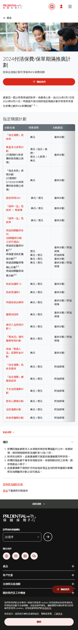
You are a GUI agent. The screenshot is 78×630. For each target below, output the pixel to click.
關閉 (39, 621)
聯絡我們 (41, 81)
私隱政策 (46, 608)
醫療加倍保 (12, 314)
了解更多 (58, 613)
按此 (5, 490)
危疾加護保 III (13, 284)
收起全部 (7, 432)
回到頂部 (36, 503)
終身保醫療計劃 (15, 417)
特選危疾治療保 (15, 302)
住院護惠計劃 (13, 409)
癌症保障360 (13, 198)
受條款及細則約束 (13, 484)
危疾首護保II (13, 292)
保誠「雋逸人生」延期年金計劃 (15, 352)
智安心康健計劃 (15, 401)
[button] (61, 6)
